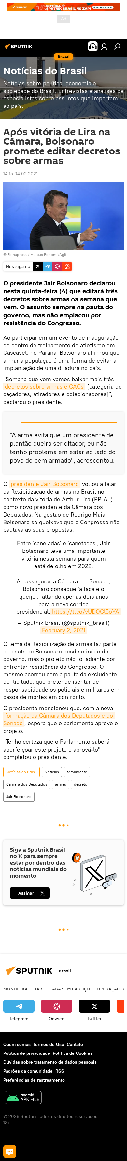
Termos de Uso (48, 1044)
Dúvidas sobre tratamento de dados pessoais (50, 1062)
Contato (75, 1044)
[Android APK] (23, 1098)
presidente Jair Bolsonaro (45, 484)
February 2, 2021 (63, 630)
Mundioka (15, 989)
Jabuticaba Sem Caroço (62, 989)
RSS (59, 1071)
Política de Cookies (72, 1053)
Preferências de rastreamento (34, 1080)
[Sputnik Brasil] (19, 49)
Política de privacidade (26, 1053)
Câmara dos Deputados (26, 784)
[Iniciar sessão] (104, 46)
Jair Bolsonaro (19, 796)
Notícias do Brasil (21, 771)
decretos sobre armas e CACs (44, 386)
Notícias (52, 771)
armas (60, 784)
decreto (80, 784)
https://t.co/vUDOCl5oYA (85, 611)
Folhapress (17, 254)
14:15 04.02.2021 (20, 174)
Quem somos (17, 1044)
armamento (77, 771)
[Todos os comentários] (9, 1151)
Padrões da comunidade (28, 1071)
